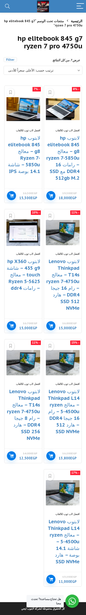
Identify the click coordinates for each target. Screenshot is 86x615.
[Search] (7, 6)
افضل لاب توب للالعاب (67, 130)
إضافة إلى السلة (50, 195)
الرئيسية (76, 21)
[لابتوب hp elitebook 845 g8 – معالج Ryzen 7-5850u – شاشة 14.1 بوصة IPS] (23, 109)
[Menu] (80, 6)
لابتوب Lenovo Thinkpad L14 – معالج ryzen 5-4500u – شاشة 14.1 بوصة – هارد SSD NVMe (64, 541)
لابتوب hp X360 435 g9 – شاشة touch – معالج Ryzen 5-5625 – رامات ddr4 (23, 274)
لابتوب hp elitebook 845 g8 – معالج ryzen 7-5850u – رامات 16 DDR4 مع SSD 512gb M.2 (63, 158)
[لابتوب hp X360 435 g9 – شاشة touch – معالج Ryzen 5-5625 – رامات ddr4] (23, 232)
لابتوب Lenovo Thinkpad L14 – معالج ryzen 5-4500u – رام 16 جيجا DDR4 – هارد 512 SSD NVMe (64, 411)
